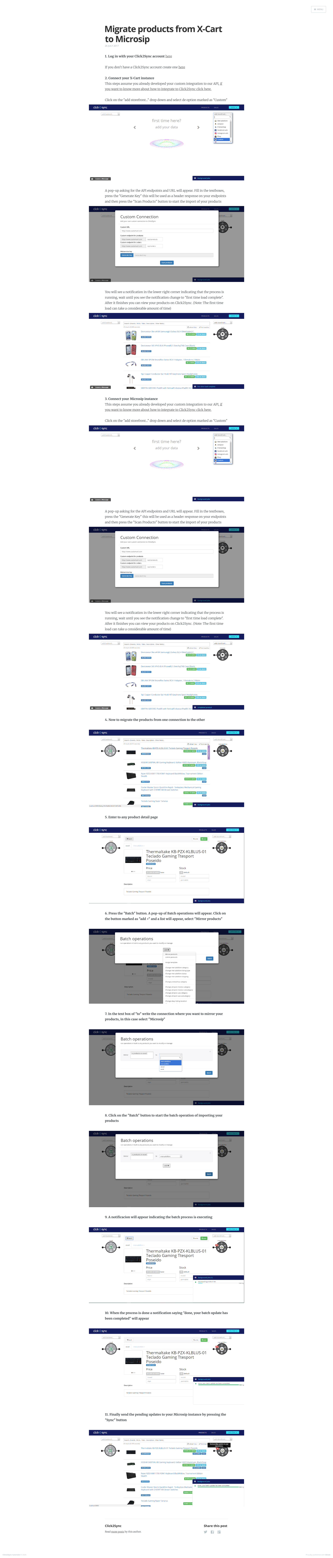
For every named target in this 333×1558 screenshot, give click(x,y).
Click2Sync (113, 1526)
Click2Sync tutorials (11, 1554)
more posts (117, 1531)
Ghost (327, 1554)
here (168, 56)
